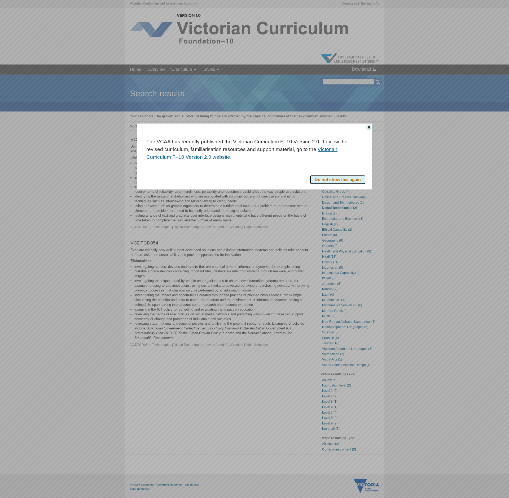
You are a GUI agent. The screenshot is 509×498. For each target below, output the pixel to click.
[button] (368, 127)
